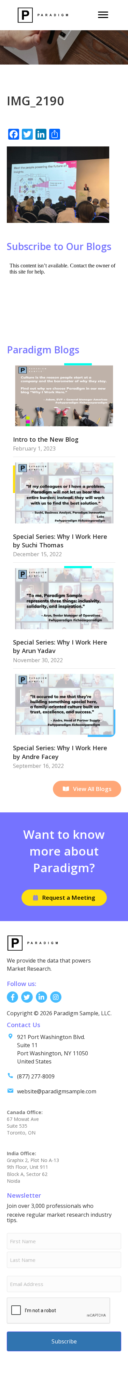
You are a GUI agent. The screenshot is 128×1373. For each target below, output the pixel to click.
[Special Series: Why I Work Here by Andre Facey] (64, 704)
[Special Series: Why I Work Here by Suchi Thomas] (64, 492)
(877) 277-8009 (36, 1076)
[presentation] (59, 1311)
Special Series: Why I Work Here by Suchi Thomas (60, 540)
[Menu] (103, 15)
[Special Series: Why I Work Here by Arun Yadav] (64, 598)
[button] (87, 789)
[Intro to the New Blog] (64, 395)
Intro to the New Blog (46, 439)
